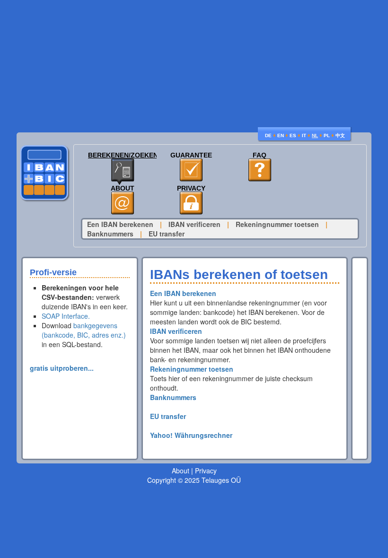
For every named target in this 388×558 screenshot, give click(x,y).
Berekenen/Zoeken (122, 155)
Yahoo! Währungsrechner (191, 435)
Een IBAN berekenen (120, 224)
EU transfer (167, 233)
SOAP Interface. (66, 316)
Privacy (191, 188)
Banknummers (110, 233)
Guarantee (191, 155)
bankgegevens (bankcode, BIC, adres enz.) (84, 330)
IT (304, 135)
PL (327, 135)
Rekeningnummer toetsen (277, 224)
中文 (340, 135)
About (122, 188)
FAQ (259, 155)
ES (293, 135)
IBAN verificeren (194, 224)
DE (268, 135)
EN (280, 135)
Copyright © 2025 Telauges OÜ (194, 480)
